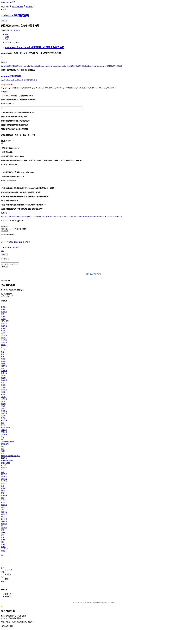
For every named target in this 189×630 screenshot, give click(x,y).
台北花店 (4, 481)
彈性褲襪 (4, 495)
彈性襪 (3, 491)
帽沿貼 (3, 309)
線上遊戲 (16, 247)
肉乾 (2, 354)
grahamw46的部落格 (15, 15)
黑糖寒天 (4, 458)
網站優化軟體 (5, 463)
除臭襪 (3, 316)
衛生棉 (3, 517)
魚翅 (2, 368)
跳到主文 (4, 21)
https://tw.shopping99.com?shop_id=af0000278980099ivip (19, 80)
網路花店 (4, 474)
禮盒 (2, 347)
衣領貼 (3, 307)
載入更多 (4, 254)
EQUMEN (4, 548)
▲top (2, 251)
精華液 (3, 532)
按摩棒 (3, 507)
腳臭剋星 (4, 312)
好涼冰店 (4, 323)
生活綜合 (17, 30)
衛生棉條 (4, 519)
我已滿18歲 (5, 626)
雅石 (2, 437)
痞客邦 (16, 242)
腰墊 (2, 449)
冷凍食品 (4, 366)
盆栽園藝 (4, 434)
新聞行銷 (4, 528)
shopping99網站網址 (11, 76)
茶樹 (2, 535)
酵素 (2, 423)
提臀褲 (3, 551)
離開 (11, 626)
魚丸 (2, 356)
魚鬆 (2, 352)
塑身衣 (3, 544)
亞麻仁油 (4, 413)
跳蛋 (2, 509)
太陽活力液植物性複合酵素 (10, 456)
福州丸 (3, 364)
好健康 (3, 408)
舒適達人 (4, 521)
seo (2, 525)
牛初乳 (3, 418)
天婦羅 (3, 359)
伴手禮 (3, 349)
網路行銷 (4, 524)
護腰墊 (3, 451)
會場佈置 (4, 479)
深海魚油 (4, 420)
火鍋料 (3, 361)
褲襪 (2, 493)
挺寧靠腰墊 (5, 444)
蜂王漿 (3, 416)
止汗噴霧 (4, 335)
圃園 (2, 542)
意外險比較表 (5, 427)
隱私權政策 (105, 602)
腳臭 (2, 314)
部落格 (7, 37)
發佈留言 (4, 266)
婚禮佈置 (4, 476)
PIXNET (80, 602)
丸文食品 (4, 340)
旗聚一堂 (4, 342)
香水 (2, 537)
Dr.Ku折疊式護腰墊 (7, 442)
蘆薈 (2, 530)
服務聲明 (113, 602)
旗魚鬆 (3, 345)
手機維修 (4, 514)
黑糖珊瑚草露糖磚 (7, 460)
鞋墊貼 (3, 338)
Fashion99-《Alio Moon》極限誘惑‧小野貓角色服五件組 (34, 47)
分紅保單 (4, 430)
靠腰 (2, 446)
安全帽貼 (4, 326)
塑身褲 (3, 547)
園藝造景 (4, 432)
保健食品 (4, 411)
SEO (2, 469)
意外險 (3, 425)
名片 (6, 39)
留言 (20, 242)
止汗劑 (3, 333)
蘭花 (2, 439)
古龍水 (3, 540)
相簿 (6, 34)
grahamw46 (4, 231)
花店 (2, 472)
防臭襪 (3, 319)
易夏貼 (3, 328)
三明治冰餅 (5, 321)
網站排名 (4, 467)
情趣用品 (4, 505)
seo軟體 (3, 465)
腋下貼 (3, 330)
